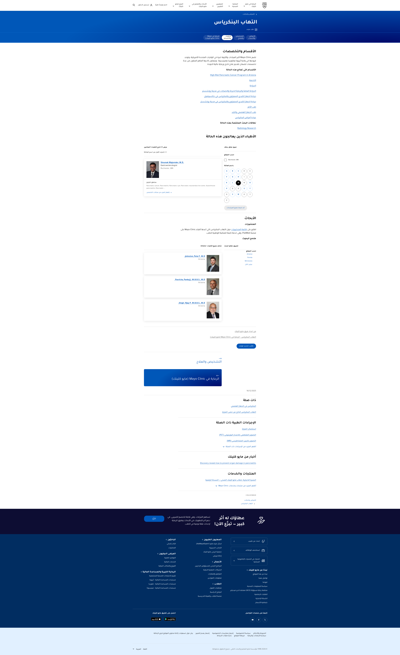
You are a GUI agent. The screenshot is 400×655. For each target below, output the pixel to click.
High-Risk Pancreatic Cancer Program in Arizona (233, 75)
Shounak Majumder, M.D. (172, 163)
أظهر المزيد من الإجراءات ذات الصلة (241, 447)
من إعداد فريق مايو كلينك (245, 332)
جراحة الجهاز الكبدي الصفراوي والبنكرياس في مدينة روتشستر (228, 102)
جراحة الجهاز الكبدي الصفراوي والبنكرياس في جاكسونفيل (230, 96)
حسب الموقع (229, 155)
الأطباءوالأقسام (227, 37)
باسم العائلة (229, 166)
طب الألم (252, 107)
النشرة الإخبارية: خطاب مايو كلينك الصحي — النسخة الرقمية (230, 480)
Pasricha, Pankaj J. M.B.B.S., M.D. (189, 280)
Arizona (249, 254)
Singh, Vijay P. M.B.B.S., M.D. (191, 303)
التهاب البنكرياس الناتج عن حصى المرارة (239, 412)
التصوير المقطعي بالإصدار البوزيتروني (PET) (237, 435)
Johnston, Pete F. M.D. (194, 256)
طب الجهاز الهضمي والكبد (244, 112)
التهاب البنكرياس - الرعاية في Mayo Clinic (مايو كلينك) (233, 337)
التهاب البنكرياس (235, 22)
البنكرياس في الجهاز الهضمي (243, 406)
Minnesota (248, 261)
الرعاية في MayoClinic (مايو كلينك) (212, 37)
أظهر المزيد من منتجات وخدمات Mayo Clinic (237, 486)
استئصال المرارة (249, 429)
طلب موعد (250, 29)
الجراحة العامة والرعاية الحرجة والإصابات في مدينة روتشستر (229, 91)
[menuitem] (251, 37)
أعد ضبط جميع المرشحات (236, 208)
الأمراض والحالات (249, 14)
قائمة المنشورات (239, 230)
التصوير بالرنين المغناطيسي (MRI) (241, 441)
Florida (249, 258)
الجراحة (253, 86)
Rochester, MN (233, 160)
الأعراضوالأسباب (251, 37)
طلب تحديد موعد (246, 346)
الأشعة (252, 81)
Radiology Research (246, 128)
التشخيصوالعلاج (240, 37)
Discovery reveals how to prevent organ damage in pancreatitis (228, 463)
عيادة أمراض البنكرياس (245, 118)
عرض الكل (248, 264)
